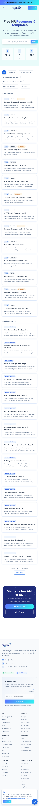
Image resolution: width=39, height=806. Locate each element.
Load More (19, 572)
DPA (22, 781)
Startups (23, 717)
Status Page (5, 753)
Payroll (4, 719)
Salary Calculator (26, 741)
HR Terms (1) (25, 86)
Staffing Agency (25, 722)
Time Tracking (6, 722)
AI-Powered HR (6, 728)
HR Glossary (5, 756)
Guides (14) (12, 72)
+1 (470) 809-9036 (11, 663)
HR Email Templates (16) (10, 86)
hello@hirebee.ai (10, 660)
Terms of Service (26, 772)
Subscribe (19, 701)
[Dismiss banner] (36, 3)
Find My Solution (25, 728)
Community (5, 772)
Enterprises (24, 719)
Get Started (32, 8)
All (4, 72)
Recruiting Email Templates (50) (12, 82)
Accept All (7, 801)
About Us (4, 764)
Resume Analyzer (26, 744)
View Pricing (19, 612)
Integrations (5, 747)
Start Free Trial (19, 607)
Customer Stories (7, 744)
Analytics (4, 725)
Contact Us (5, 775)
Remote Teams (25, 725)
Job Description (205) (25, 72)
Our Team (5, 766)
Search (34, 41)
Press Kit (4, 769)
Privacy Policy (25, 769)
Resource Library (7, 741)
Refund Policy (25, 778)
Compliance (24, 787)
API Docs (4, 750)
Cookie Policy (25, 775)
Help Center (24, 764)
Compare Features (26, 750)
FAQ (22, 766)
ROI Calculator (25, 739)
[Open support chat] (35, 802)
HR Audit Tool (25, 747)
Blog (3, 739)
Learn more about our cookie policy (18, 798)
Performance (5, 731)
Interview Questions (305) (11, 77)
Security (23, 784)
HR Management (7, 717)
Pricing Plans (24, 731)
